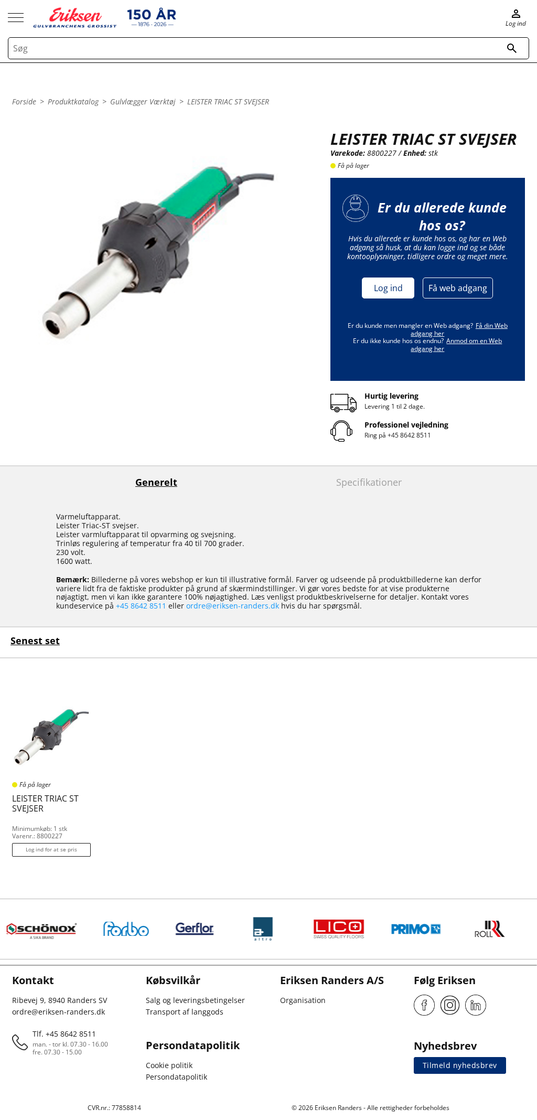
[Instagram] (449, 1005)
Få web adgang (457, 288)
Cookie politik (169, 1065)
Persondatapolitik (176, 1077)
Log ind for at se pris (51, 849)
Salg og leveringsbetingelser (195, 1000)
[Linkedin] (475, 1005)
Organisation (303, 1000)
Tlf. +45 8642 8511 (64, 1034)
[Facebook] (424, 1005)
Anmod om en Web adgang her (456, 344)
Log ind (388, 288)
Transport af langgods (184, 1012)
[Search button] (511, 48)
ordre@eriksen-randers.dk (232, 606)
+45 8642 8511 (409, 435)
